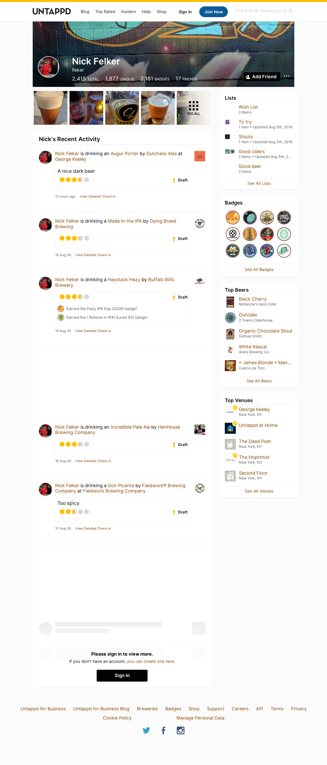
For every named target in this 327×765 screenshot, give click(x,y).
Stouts (246, 136)
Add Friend (264, 76)
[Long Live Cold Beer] (284, 218)
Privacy (299, 708)
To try (245, 121)
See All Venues (259, 491)
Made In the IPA (125, 221)
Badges (173, 708)
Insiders (128, 11)
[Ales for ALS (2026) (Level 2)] (233, 251)
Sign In (185, 11)
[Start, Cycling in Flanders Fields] (284, 234)
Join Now (213, 11)
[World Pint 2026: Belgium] (250, 251)
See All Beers (259, 380)
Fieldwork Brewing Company (114, 491)
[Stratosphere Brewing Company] (284, 251)
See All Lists (259, 183)
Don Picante (121, 485)
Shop (162, 11)
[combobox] (264, 10)
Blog (85, 11)
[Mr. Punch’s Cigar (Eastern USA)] (267, 234)
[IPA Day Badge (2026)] (267, 218)
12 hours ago (65, 196)
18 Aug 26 (63, 255)
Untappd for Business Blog (101, 708)
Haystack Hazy (124, 279)
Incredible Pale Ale (130, 427)
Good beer (250, 166)
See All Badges (259, 269)
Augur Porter (124, 153)
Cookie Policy (117, 718)
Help (146, 11)
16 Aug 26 (63, 461)
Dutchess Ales (161, 153)
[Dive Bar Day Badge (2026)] (250, 234)
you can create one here (150, 661)
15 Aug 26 (63, 528)
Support (215, 708)
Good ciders (252, 151)
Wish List (248, 107)
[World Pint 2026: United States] (267, 251)
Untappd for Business (43, 708)
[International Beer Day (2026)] (250, 218)
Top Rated (105, 11)
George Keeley (70, 159)
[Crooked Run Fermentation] (233, 234)
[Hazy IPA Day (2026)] (233, 218)
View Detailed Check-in (97, 196)
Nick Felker (67, 153)
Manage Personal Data (201, 718)
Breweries (147, 708)
